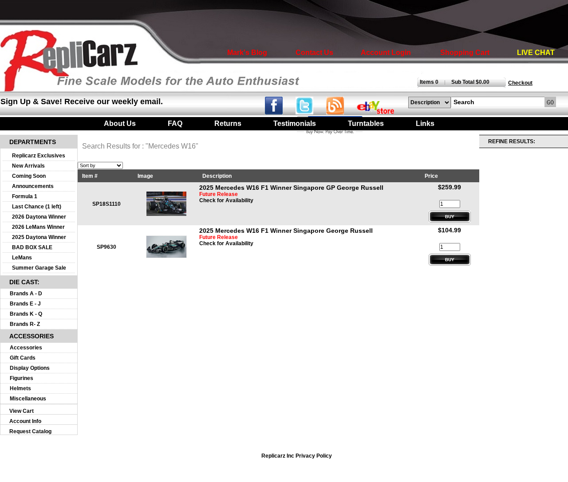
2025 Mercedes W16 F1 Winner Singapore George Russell (286, 230)
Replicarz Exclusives (38, 156)
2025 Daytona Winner (39, 237)
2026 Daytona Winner (39, 217)
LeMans (22, 258)
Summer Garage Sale (39, 268)
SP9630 (106, 247)
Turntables (366, 123)
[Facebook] (279, 112)
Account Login (386, 52)
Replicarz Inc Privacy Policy (296, 456)
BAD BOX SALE (32, 247)
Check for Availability (226, 200)
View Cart (21, 411)
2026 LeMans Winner (38, 227)
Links (425, 123)
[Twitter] (311, 112)
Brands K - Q (26, 314)
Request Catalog (30, 431)
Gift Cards (23, 358)
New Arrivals (28, 166)
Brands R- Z (25, 324)
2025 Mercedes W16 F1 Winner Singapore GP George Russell (291, 187)
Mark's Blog (247, 52)
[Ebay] (381, 112)
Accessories (26, 348)
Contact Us (314, 52)
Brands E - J (25, 304)
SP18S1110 (106, 204)
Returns (227, 123)
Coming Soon (29, 176)
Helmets (20, 388)
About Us (120, 123)
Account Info (25, 421)
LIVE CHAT (536, 52)
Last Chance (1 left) (36, 207)
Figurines (21, 378)
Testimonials (294, 123)
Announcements (33, 186)
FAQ (175, 123)
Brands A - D (26, 293)
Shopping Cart (464, 52)
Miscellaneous (28, 399)
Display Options (30, 368)
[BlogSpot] (340, 112)
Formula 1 (24, 196)
